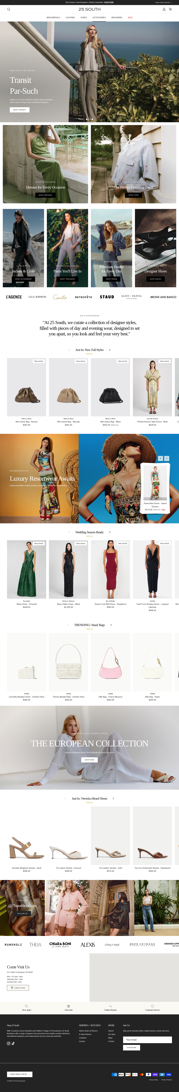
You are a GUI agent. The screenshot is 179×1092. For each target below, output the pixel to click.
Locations (82, 1038)
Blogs (110, 1038)
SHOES (84, 18)
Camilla (152, 601)
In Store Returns (85, 1034)
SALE (130, 18)
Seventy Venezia (152, 418)
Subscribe (131, 1047)
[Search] (8, 9)
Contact (82, 1041)
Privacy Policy (153, 1080)
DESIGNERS (116, 18)
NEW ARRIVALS (53, 18)
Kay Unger (26, 601)
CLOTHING (70, 18)
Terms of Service (166, 1080)
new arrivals (89, 89)
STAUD (26, 694)
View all (89, 354)
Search (111, 1031)
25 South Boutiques (18, 1081)
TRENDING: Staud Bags (89, 625)
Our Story (111, 1034)
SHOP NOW (89, 760)
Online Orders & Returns (88, 1031)
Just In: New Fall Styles (89, 350)
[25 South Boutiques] (89, 9)
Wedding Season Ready (89, 532)
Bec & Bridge (110, 601)
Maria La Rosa (26, 418)
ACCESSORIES (99, 18)
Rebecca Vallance (68, 601)
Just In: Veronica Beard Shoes (89, 798)
